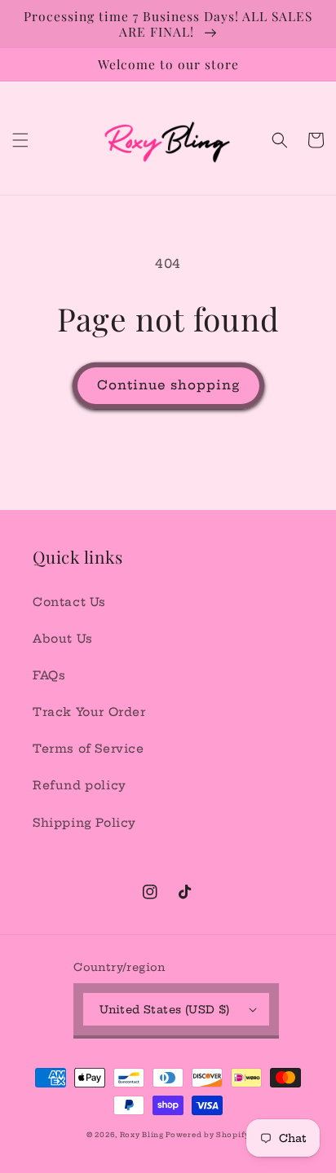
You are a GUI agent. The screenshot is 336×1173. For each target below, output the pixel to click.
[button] (20, 140)
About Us (63, 638)
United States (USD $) (164, 1009)
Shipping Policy (84, 822)
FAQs (49, 675)
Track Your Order (89, 712)
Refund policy (79, 785)
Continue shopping (168, 385)
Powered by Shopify (208, 1135)
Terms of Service (88, 748)
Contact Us (69, 602)
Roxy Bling (143, 1135)
